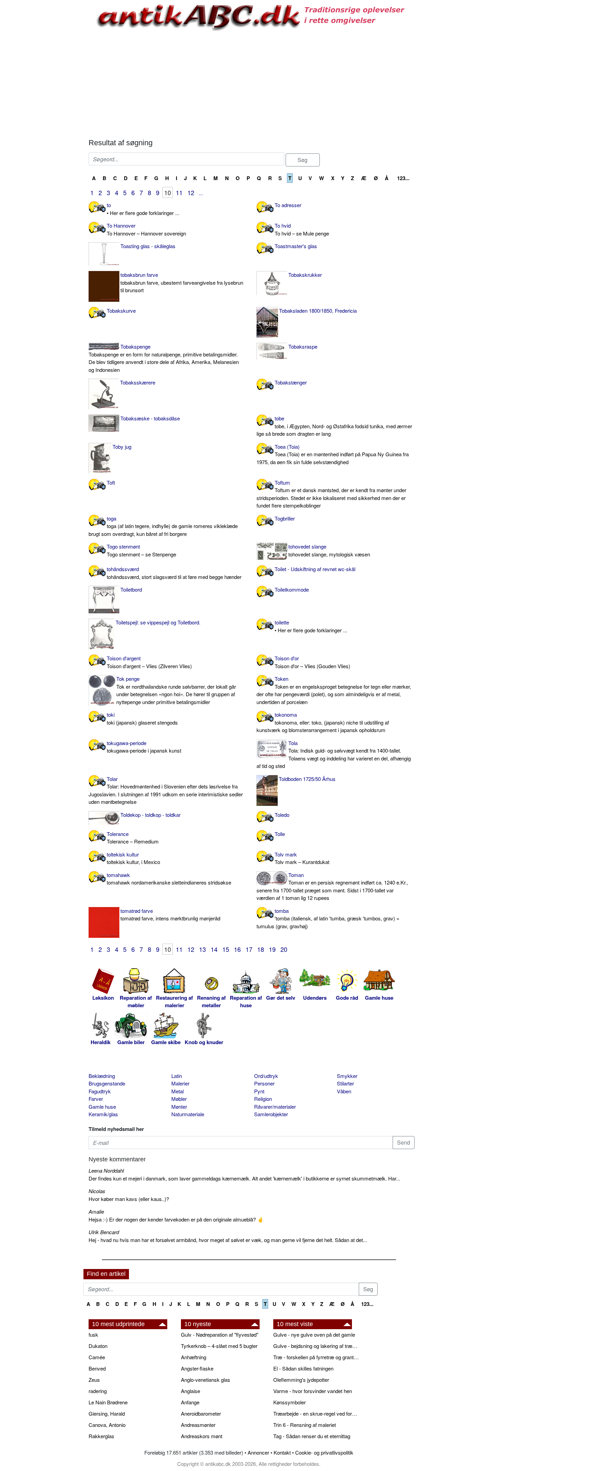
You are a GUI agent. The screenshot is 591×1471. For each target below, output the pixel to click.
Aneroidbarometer (201, 1413)
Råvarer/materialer (275, 1106)
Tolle (280, 833)
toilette (311, 626)
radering (98, 1390)
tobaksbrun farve (181, 282)
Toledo (282, 814)
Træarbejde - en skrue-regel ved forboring (316, 1413)
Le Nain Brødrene (108, 1402)
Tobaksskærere (137, 382)
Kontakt (282, 1452)
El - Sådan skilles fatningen (303, 1368)
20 (283, 949)
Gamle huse (102, 1106)
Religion (263, 1098)
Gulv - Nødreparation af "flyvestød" (219, 1334)
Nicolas (97, 1191)
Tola (334, 754)
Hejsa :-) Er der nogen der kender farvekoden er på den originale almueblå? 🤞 (176, 1219)
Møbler (179, 1098)
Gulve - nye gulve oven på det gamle (314, 1334)
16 (237, 949)
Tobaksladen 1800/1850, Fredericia (318, 310)
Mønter (179, 1106)
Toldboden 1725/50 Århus (307, 778)
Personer (264, 1083)
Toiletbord (131, 589)
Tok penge (176, 690)
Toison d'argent (149, 662)
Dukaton (98, 1345)
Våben (344, 1091)
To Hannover (146, 229)
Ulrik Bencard (104, 1232)
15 (225, 949)
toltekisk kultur (133, 858)
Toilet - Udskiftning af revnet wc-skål (315, 568)
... (201, 193)
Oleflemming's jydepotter (301, 1379)
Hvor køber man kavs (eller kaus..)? (129, 1198)
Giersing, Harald (107, 1413)
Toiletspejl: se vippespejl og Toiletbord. (158, 622)
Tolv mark (302, 858)
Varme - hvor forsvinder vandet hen (312, 1390)
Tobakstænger (291, 382)
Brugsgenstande (107, 1083)
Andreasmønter (198, 1424)
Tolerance (133, 837)
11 (179, 192)
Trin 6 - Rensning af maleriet (304, 1424)
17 (249, 949)
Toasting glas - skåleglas (147, 245)
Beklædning (102, 1075)
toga (163, 526)
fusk (93, 1334)
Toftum (331, 494)
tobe (334, 426)
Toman (332, 886)
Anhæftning (193, 1357)
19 (272, 949)
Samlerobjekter (271, 1114)
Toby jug (122, 446)
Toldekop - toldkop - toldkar (150, 814)
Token (334, 690)
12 (190, 192)
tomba (328, 918)
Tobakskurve (121, 310)
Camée (97, 1357)
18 (260, 949)
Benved (97, 1368)
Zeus (94, 1379)
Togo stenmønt (141, 550)
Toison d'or (312, 662)
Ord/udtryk (266, 1075)
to (143, 208)
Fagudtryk (100, 1091)
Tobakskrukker (305, 274)
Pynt (259, 1091)
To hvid (302, 229)
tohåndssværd (174, 572)
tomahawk (169, 878)
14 (214, 949)
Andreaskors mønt (201, 1436)
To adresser (288, 204)
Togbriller (285, 518)
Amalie (96, 1211)
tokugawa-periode (144, 746)
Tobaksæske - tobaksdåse (150, 418)
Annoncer (258, 1452)
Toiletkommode (292, 589)
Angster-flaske (197, 1368)
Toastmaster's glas (296, 245)
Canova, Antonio (107, 1424)
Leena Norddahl (106, 1170)
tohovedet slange (329, 550)
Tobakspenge (164, 358)
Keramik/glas (103, 1114)
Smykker (347, 1075)
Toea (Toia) (333, 454)
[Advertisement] (55, 103)
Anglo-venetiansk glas (205, 1379)
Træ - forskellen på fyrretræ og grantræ (316, 1357)
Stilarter (345, 1083)
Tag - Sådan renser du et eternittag (311, 1436)
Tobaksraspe (302, 346)
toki (142, 718)
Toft (111, 482)
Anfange (190, 1402)
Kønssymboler (289, 1402)
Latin (176, 1075)
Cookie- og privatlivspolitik (324, 1452)
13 (202, 949)
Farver (96, 1098)
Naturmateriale (187, 1114)
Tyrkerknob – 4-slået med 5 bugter (219, 1345)
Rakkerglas (101, 1436)
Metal (177, 1091)
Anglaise (190, 1390)
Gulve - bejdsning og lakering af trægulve (316, 1345)
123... (403, 178)
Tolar (166, 790)
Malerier (180, 1083)
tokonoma (323, 722)
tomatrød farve (170, 914)
